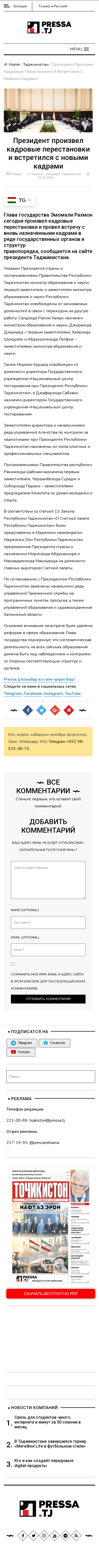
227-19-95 (17, 1142)
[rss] (76, 1535)
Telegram (57, 741)
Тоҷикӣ (44, 6)
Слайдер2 (53, 174)
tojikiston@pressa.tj (47, 1120)
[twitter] (33, 1535)
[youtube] (55, 1535)
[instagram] (44, 1535)
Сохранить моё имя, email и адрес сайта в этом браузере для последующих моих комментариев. (48, 981)
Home (14, 64)
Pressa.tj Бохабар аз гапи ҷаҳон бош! (39, 679)
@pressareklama (44, 1142)
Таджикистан (35, 64)
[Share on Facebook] (27, 710)
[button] (79, 49)
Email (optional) (25, 937)
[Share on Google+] (55, 710)
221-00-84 (17, 1120)
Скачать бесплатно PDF (51, 1294)
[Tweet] (41, 710)
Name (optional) (25, 910)
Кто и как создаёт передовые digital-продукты (43, 1463)
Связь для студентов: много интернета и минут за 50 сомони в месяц (47, 1422)
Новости (37, 174)
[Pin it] (68, 710)
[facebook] (23, 1535)
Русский (60, 6)
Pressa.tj (16, 174)
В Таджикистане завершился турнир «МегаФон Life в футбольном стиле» (50, 1444)
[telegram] (65, 1535)
